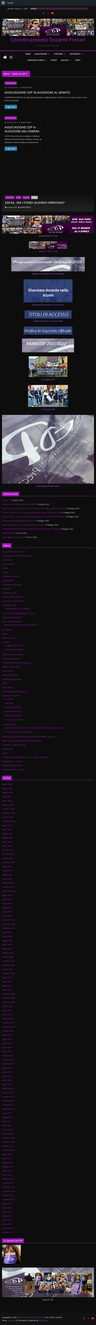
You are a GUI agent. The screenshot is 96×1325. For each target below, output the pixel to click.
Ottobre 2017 (7, 1105)
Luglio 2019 (7, 1039)
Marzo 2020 (7, 1014)
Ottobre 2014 (7, 1232)
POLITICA (26, 193)
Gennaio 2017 (8, 1134)
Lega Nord (8, 703)
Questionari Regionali (11, 695)
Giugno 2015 (7, 1212)
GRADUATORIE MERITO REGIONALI (16, 663)
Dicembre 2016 (8, 1138)
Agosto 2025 (7, 825)
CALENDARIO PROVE (10, 576)
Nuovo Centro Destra (13, 711)
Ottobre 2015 (7, 1195)
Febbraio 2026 (8, 805)
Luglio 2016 (7, 1158)
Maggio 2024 (7, 874)
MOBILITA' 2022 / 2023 (48, 251)
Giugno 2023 (7, 903)
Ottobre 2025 (7, 817)
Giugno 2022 (7, 936)
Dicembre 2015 (8, 1187)
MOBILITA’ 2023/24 (10, 675)
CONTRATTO (10, 193)
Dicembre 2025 (8, 809)
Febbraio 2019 (8, 1055)
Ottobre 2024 (7, 858)
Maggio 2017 (7, 1117)
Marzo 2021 (7, 990)
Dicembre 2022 (8, 920)
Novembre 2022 (8, 924)
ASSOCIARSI (7, 560)
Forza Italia (9, 699)
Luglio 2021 (7, 981)
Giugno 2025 (7, 833)
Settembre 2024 (8, 862)
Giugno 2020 (7, 1006)
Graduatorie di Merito (11, 658)
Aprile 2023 (7, 911)
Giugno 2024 (7, 870)
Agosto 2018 (7, 1068)
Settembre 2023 (8, 891)
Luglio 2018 (7, 1072)
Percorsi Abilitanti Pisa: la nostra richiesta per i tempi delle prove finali (31, 512)
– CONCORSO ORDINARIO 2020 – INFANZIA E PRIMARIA (25, 757)
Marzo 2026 (7, 800)
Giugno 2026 (7, 788)
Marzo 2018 (7, 1084)
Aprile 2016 (7, 1171)
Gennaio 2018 (8, 1092)
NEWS (18, 193)
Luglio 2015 (7, 1208)
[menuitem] (3, 3)
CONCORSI (58, 54)
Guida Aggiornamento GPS (13, 537)
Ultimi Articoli (7, 749)
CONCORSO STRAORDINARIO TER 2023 (18, 613)
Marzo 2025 (7, 846)
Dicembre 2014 (8, 1228)
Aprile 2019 (7, 1047)
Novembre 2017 (8, 1101)
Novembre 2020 (8, 998)
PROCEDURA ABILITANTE (12, 765)
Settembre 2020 (8, 1002)
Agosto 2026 (7, 784)
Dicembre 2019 (8, 1023)
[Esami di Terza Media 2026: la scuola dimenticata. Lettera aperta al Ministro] (48, 162)
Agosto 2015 (7, 1203)
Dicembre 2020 (8, 994)
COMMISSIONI (8, 580)
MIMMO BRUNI (27, 87)
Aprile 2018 (7, 1080)
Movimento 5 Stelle (12, 707)
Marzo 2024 (7, 879)
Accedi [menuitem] (10, 3)
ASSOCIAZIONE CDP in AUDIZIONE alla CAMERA (21, 129)
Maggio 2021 (7, 985)
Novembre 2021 (8, 965)
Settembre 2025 (8, 821)
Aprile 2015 (7, 1220)
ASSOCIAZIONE (41, 54)
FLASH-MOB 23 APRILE (13, 649)
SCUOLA (34, 193)
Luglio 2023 (7, 899)
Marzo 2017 (7, 1125)
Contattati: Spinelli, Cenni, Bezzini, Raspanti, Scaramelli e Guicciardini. (34, 728)
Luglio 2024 (7, 866)
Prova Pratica (7, 687)
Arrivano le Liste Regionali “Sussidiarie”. (18, 521)
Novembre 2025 (8, 813)
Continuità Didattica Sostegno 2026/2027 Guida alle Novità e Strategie (31, 529)
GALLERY (64, 60)
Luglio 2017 (7, 1113)
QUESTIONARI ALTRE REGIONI (14, 691)
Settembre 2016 (8, 1150)
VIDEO (77, 60)
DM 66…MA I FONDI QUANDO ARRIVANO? (19, 504)
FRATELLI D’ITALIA (9, 638)
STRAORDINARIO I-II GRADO (13, 769)
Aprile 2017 (7, 1121)
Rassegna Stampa (36, 60)
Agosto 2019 (7, 1035)
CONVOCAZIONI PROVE (11, 617)
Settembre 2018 (8, 1064)
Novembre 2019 (8, 1027)
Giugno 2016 (7, 1162)
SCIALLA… (6, 500)
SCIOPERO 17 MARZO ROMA (14, 745)
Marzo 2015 (7, 1224)
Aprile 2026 (7, 796)
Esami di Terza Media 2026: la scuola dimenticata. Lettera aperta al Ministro (45, 200)
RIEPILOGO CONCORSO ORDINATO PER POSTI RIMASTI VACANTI (28, 737)
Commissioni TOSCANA (11, 584)
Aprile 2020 (7, 1010)
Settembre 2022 (8, 928)
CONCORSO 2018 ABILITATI (13, 601)
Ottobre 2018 (7, 1060)
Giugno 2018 (7, 1076)
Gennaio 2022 (8, 957)
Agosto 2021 (7, 977)
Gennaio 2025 (8, 850)
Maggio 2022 (7, 940)
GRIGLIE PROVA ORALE (11, 667)
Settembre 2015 (8, 1199)
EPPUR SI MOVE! (8, 533)
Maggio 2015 (7, 1216)
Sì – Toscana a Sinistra (13, 719)
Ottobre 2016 (7, 1146)
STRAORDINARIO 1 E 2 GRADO (17, 608)
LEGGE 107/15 (8, 671)
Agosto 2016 (7, 1154)
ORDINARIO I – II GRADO (12, 761)
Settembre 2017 (8, 1109)
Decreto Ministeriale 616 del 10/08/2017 (21, 625)
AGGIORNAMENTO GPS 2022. (14, 552)
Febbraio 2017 (8, 1129)
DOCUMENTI (75, 54)
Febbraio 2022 (8, 953)
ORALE (5, 683)
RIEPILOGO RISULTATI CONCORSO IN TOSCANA (21, 741)
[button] (48, 54)
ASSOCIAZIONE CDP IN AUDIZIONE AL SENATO (37, 92)
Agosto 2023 (7, 895)
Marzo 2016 (7, 1175)
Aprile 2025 (7, 842)
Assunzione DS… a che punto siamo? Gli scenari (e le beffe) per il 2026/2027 (33, 516)
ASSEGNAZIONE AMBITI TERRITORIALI (17, 556)
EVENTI (54, 60)
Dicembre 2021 (8, 961)
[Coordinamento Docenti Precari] (5, 57)
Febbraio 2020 (8, 1018)
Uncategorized (11, 83)
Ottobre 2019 (7, 1031)
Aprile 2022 (7, 944)
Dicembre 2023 (8, 887)
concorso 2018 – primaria (12, 597)
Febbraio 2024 (8, 883)
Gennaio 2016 (8, 1183)
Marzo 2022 (7, 948)
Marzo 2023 (7, 916)
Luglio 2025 (7, 829)
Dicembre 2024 (8, 854)
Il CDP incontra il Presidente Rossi (18, 732)
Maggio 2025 (7, 837)
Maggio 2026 (7, 792)
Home (28, 54)
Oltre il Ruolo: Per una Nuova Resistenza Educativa (23, 525)
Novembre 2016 (8, 1142)
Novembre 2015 (8, 1191)
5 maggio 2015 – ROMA (14, 645)
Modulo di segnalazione (12, 679)
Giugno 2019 (7, 1043)
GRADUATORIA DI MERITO (13, 654)
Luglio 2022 (7, 932)
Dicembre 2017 (8, 1097)
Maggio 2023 (7, 907)
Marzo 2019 (7, 1051)
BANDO (5, 568)
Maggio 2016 (7, 1166)
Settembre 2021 (8, 973)
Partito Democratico (12, 715)
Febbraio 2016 (8, 1179)
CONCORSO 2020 (9, 605)
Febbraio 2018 (8, 1088)
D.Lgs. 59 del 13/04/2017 (12, 621)
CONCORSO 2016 (9, 593)
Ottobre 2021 (7, 969)
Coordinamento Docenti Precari (48, 39)
